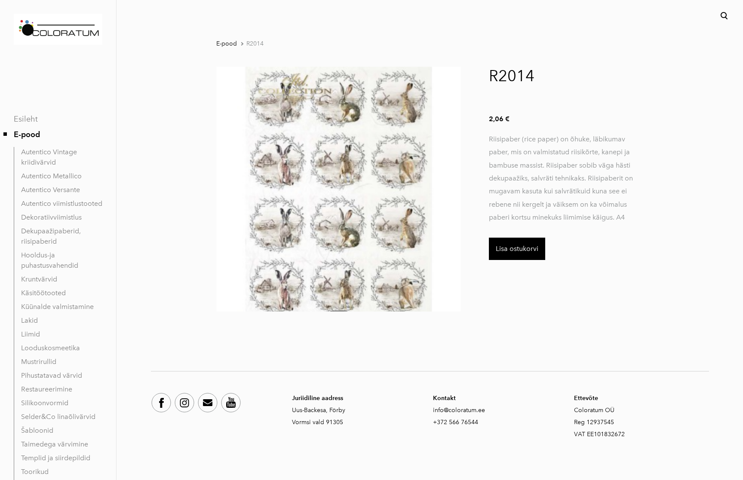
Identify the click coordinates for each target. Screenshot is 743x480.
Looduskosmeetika (50, 348)
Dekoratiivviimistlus (51, 217)
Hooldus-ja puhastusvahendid (49, 260)
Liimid (30, 334)
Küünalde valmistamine (57, 307)
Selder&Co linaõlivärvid (58, 417)
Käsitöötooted (43, 293)
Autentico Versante (50, 190)
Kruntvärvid (39, 279)
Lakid (29, 320)
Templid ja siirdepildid (55, 458)
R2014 (255, 43)
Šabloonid (37, 430)
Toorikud (35, 472)
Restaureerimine (46, 389)
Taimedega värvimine (54, 444)
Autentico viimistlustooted (61, 203)
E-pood (27, 134)
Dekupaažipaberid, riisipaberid (51, 236)
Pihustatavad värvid (51, 375)
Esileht (26, 119)
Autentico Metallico (51, 176)
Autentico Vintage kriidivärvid (49, 157)
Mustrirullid (38, 362)
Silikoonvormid (44, 403)
